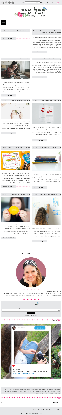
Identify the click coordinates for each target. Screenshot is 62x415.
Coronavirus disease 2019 (52, 59)
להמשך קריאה (42, 52)
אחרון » (21, 253)
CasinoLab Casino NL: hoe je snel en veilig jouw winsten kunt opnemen (47, 31)
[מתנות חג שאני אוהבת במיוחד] (15, 109)
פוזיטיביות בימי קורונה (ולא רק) (20, 194)
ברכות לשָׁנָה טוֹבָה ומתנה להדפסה (51, 100)
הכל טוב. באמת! (25, 59)
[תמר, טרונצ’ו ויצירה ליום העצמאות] (46, 209)
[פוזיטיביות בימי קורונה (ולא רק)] (15, 207)
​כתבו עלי (40, 2)
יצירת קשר (35, 409)
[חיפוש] (23, 2)
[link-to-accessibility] (12, 3)
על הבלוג (47, 2)
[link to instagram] (6, 3)
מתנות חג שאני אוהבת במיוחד (21, 100)
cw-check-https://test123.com (19, 31)
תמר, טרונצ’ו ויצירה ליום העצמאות (50, 194)
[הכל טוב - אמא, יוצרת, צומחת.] (31, 12)
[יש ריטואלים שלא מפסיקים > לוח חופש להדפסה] (15, 158)
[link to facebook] (2, 3)
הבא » (28, 253)
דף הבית (59, 2)
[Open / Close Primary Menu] (3, 22)
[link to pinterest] (9, 3)
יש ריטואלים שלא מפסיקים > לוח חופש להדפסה (16, 147)
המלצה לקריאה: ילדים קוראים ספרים (50, 147)
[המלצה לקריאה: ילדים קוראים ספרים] (46, 158)
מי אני (53, 2)
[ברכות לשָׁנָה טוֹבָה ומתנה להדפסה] (46, 111)
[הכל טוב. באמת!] (15, 68)
